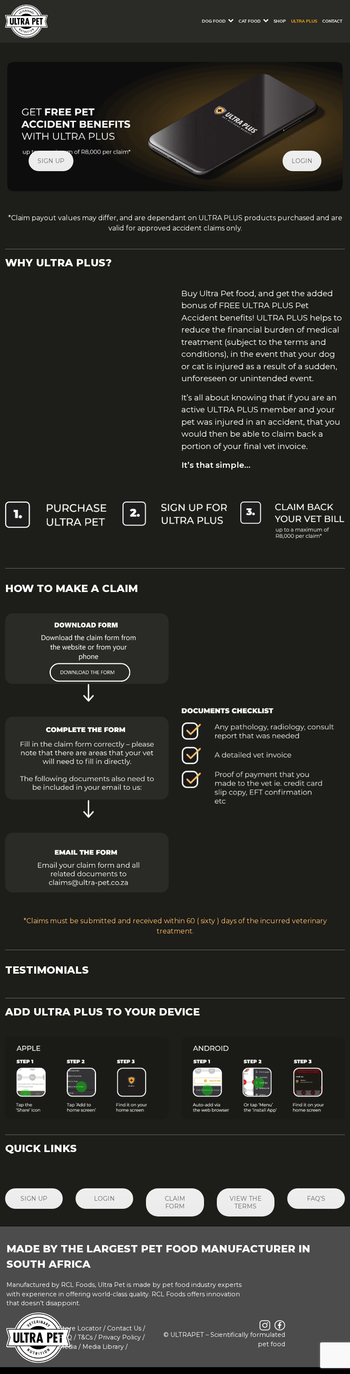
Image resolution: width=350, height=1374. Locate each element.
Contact (332, 21)
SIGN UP (51, 161)
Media (67, 1347)
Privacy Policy (119, 1337)
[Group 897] (87, 657)
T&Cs (85, 1337)
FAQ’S (316, 1198)
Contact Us (124, 1328)
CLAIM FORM (175, 1202)
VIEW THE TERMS (246, 1202)
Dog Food (214, 21)
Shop (280, 21)
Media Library (103, 1347)
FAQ (65, 1337)
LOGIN (302, 161)
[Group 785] (87, 862)
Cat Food (250, 21)
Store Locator (80, 1328)
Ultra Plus (304, 21)
